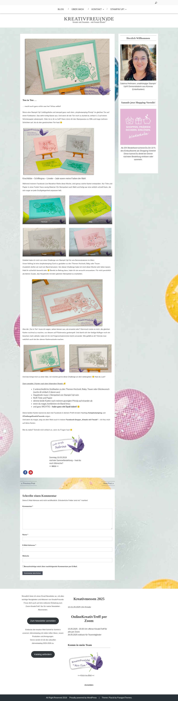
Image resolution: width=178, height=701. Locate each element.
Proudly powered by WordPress (83, 698)
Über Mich (78, 9)
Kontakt (97, 9)
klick (54, 466)
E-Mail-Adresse (29, 545)
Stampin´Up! (117, 9)
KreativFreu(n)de (89, 18)
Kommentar (27, 506)
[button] (25, 472)
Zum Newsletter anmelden (43, 621)
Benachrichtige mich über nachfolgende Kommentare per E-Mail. (50, 566)
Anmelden (89, 685)
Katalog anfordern (43, 654)
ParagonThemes (124, 698)
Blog (61, 9)
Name (25, 535)
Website (25, 556)
